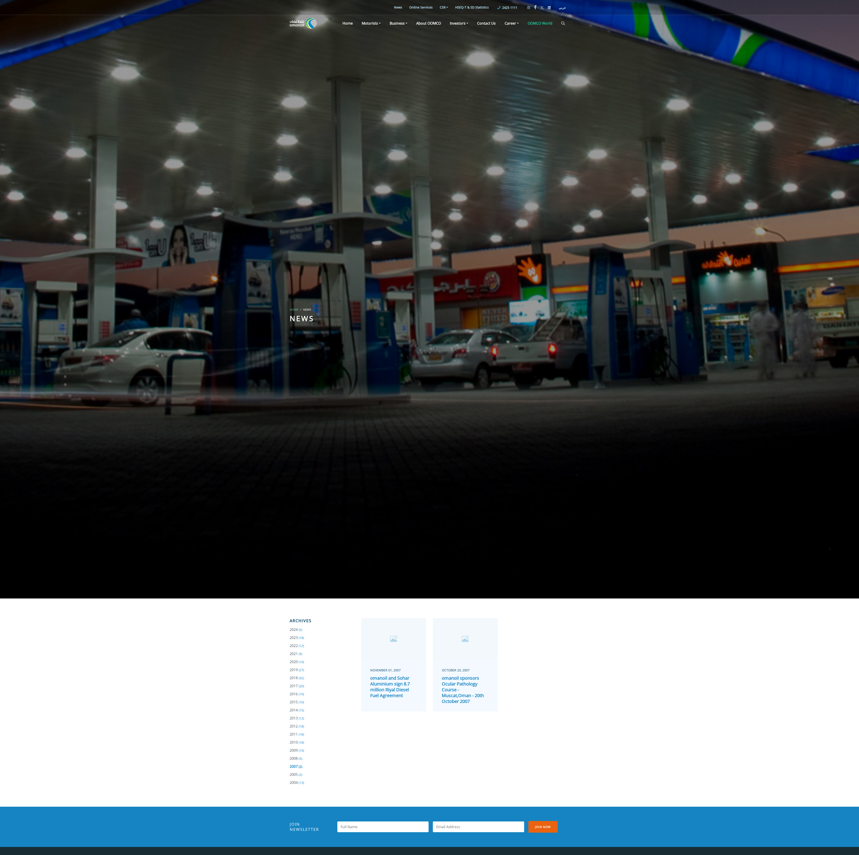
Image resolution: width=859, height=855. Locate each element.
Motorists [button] (370, 23)
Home (347, 23)
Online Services (421, 7)
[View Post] (393, 639)
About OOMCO (428, 23)
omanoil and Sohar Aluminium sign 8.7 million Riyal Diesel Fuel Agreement (390, 686)
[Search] (563, 23)
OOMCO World (540, 23)
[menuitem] (398, 7)
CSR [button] (443, 7)
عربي (562, 7)
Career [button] (510, 23)
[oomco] (303, 23)
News (398, 7)
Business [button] (397, 23)
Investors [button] (458, 23)
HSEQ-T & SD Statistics (472, 7)
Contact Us (486, 23)
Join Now (543, 827)
